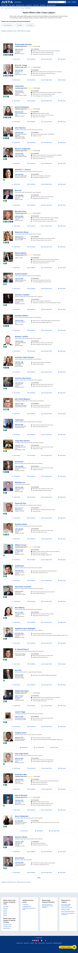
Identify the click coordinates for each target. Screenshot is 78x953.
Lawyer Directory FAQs (66, 907)
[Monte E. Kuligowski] (8, 152)
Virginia (22, 7)
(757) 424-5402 (19, 153)
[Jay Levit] (8, 674)
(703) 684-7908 (19, 299)
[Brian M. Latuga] (8, 69)
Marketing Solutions (51, 5)
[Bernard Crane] (8, 215)
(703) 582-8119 (19, 237)
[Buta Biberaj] (8, 611)
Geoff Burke (19, 566)
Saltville (5, 915)
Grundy (5, 913)
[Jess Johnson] (8, 862)
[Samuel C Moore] (8, 841)
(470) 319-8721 (19, 591)
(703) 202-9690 (19, 279)
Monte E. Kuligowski (22, 149)
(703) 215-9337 (19, 49)
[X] (43, 940)
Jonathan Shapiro (21, 316)
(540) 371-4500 (19, 404)
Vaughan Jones (20, 733)
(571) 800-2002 (19, 821)
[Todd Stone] (8, 424)
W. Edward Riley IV (22, 649)
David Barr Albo (21, 774)
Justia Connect (19, 943)
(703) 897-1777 (19, 445)
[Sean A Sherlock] (8, 799)
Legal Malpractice (27, 906)
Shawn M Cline (20, 503)
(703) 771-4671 (19, 696)
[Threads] (40, 940)
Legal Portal (26, 943)
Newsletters (42, 5)
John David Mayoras (22, 399)
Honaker (5, 910)
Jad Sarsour (19, 462)
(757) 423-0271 (19, 91)
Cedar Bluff (5, 906)
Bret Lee (18, 190)
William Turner (20, 545)
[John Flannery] (8, 131)
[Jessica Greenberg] (8, 111)
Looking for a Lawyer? (65, 947)
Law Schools (29, 5)
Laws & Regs (36, 5)
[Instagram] (38, 940)
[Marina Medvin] (8, 257)
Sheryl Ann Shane (21, 232)
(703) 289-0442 (19, 383)
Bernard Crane (20, 211)
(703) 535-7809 (19, 487)
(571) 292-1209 (19, 633)
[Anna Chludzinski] (8, 820)
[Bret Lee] (8, 194)
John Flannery (20, 128)
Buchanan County (7, 924)
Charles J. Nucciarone (23, 378)
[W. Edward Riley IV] (8, 653)
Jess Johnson (19, 858)
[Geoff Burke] (8, 570)
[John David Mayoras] (8, 403)
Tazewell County (7, 926)
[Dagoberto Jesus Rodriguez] (8, 632)
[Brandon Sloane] (8, 528)
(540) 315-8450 (19, 717)
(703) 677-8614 (19, 550)
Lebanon (5, 912)
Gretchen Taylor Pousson (24, 357)
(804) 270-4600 (19, 675)
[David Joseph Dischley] (8, 48)
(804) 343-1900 (19, 758)
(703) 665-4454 (19, 571)
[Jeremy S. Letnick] (8, 340)
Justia (2, 7)
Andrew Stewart (21, 274)
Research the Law (20, 5)
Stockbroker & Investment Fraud (29, 909)
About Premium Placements (68, 911)
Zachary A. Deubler (22, 295)
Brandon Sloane (21, 524)
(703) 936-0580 (19, 195)
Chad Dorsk (19, 86)
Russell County (6, 928)
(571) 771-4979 (19, 612)
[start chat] (74, 947)
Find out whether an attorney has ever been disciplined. (47, 906)
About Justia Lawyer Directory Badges (66, 905)
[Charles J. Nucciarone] (8, 382)
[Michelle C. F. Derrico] (8, 173)
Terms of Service (41, 943)
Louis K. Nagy (20, 712)
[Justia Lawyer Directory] (7, 2)
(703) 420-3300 (19, 863)
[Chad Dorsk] (8, 90)
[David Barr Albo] (8, 778)
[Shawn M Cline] (8, 507)
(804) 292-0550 (19, 112)
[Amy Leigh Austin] (8, 757)
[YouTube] (34, 940)
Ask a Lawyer (12, 5)
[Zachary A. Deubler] (8, 298)
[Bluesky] (41, 940)
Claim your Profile (65, 909)
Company (32, 943)
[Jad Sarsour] (8, 465)
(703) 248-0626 (19, 529)
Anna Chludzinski (21, 816)
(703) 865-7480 (19, 362)
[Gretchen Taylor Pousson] (8, 361)
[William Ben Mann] (8, 695)
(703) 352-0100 (19, 320)
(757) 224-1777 (19, 508)
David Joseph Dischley (23, 44)
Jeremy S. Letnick (21, 336)
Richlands (5, 908)
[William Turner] (8, 549)
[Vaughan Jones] (8, 736)
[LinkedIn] (33, 940)
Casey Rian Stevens (22, 441)
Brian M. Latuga (21, 65)
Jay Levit (18, 670)
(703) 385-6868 (19, 466)
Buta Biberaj (19, 608)
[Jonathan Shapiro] (8, 319)
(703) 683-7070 (19, 800)
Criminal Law (25, 904)
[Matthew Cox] (8, 486)
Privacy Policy (49, 943)
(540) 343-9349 (19, 174)
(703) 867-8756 (19, 779)
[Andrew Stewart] (8, 277)
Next (39, 877)
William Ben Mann (22, 691)
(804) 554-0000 (19, 425)
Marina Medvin (20, 253)
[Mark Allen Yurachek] (8, 590)
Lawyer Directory (8, 7)
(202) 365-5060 (19, 132)
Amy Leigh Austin (21, 754)
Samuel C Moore (21, 837)
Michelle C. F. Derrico (23, 169)
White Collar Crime (16, 7)
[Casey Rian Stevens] (8, 444)
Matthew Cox (20, 482)
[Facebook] (36, 940)
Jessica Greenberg (22, 107)
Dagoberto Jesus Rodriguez (25, 628)
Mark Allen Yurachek (23, 587)
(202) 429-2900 (19, 216)
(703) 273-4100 (19, 341)
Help (36, 943)
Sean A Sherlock (21, 795)
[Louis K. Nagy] (8, 716)
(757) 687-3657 (19, 70)
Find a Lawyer (4, 5)
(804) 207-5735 (19, 737)
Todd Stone (19, 420)
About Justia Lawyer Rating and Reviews (67, 914)
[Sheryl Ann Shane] (8, 236)
